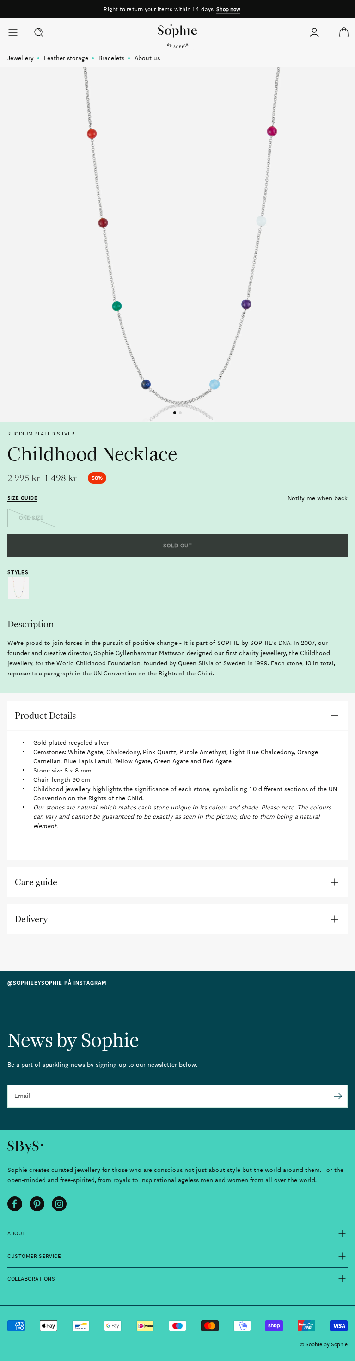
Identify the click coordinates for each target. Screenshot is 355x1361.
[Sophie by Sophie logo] (177, 36)
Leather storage (66, 58)
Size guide (22, 498)
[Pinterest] (37, 1203)
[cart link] (343, 32)
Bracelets (111, 58)
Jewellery (20, 58)
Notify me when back (318, 498)
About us (147, 58)
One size (31, 518)
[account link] (314, 32)
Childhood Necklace (18, 588)
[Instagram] (59, 1203)
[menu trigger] (16, 32)
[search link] (38, 32)
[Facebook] (14, 1203)
